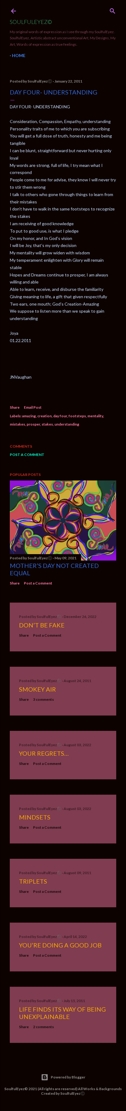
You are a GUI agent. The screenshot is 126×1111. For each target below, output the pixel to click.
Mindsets (34, 817)
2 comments (43, 1026)
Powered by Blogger (68, 1077)
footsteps (77, 416)
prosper (33, 424)
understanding (66, 424)
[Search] (112, 10)
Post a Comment (27, 454)
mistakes (17, 424)
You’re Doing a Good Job (60, 945)
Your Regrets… (44, 753)
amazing (29, 416)
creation (44, 416)
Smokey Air (37, 689)
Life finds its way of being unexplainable (62, 1012)
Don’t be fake (42, 625)
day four (60, 416)
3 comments (43, 699)
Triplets (33, 881)
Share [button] (15, 407)
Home (18, 55)
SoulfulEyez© (31, 21)
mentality (95, 416)
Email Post (33, 407)
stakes (47, 424)
